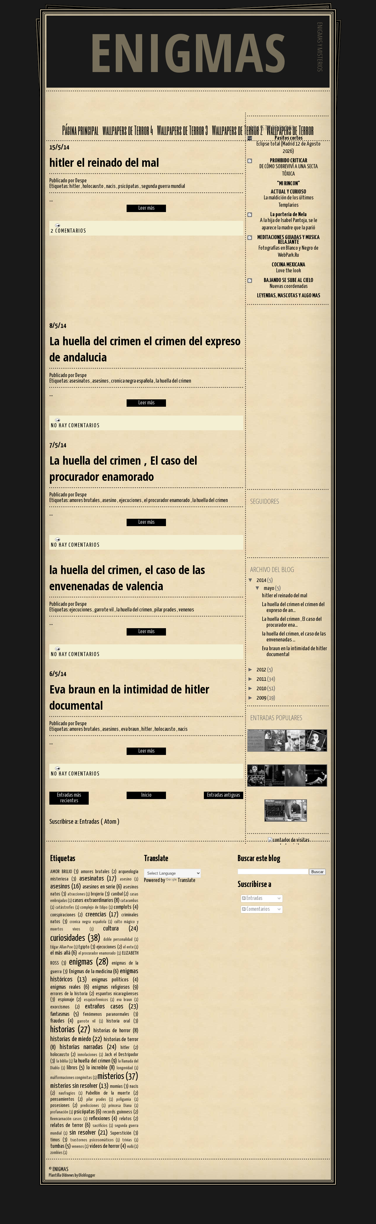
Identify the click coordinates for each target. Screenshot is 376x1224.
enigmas (81, 962)
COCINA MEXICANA (288, 265)
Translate (186, 880)
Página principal (80, 130)
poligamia (123, 1100)
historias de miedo (70, 1039)
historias (62, 1029)
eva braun (130, 729)
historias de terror (121, 1039)
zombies (56, 1153)
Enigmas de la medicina (90, 971)
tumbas (57, 1146)
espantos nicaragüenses (117, 993)
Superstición (120, 1133)
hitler (75, 186)
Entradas (254, 898)
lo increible (97, 1067)
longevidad (125, 1068)
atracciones (76, 894)
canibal (117, 894)
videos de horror (105, 1146)
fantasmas (59, 1014)
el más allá (60, 953)
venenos (186, 610)
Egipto (83, 947)
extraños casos (104, 1006)
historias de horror (112, 1030)
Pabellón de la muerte (108, 1093)
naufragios (67, 1093)
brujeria (97, 894)
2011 (262, 679)
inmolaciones (87, 1055)
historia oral (118, 1021)
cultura (111, 928)
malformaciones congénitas (71, 1078)
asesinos (100, 381)
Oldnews (68, 1175)
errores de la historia (69, 993)
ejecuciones (130, 500)
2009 (262, 698)
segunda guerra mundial (163, 186)
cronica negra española (132, 381)
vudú (130, 1147)
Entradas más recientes (69, 798)
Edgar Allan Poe (61, 947)
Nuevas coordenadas (289, 286)
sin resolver (82, 1133)
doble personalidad (117, 940)
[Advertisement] (93, 284)
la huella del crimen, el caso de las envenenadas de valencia (127, 577)
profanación (59, 1112)
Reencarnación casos (66, 1119)
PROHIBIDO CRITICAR (288, 161)
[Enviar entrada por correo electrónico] (56, 225)
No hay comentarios (75, 425)
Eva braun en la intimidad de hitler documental (129, 697)
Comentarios (258, 909)
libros (72, 1067)
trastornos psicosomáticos (92, 1140)
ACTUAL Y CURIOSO (288, 192)
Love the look (288, 271)
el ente (128, 947)
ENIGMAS (188, 52)
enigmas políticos (110, 980)
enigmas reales (65, 987)
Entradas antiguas (223, 795)
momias (116, 1086)
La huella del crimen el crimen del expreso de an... (293, 607)
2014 (262, 580)
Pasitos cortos (289, 138)
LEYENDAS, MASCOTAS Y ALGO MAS (288, 296)
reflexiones (99, 1118)
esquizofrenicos (96, 1000)
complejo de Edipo (94, 908)
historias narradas (81, 1047)
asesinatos (79, 381)
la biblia (62, 1061)
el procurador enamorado (167, 500)
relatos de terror (66, 1125)
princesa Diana (120, 1106)
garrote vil (104, 610)
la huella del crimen (173, 381)
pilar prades (165, 610)
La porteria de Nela (288, 214)
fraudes (57, 1021)
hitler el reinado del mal (104, 162)
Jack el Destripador (121, 1054)
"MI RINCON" (288, 183)
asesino (109, 500)
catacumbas (129, 901)
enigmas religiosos (111, 987)
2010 (262, 688)
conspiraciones (62, 915)
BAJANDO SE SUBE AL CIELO (288, 280)
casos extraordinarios (93, 900)
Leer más (146, 208)
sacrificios (100, 1126)
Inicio (146, 795)
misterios (111, 1076)
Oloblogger (86, 1175)
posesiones (60, 1105)
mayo (269, 588)
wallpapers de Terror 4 (128, 130)
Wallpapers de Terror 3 (182, 130)
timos (55, 1140)
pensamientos (62, 1099)
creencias (95, 914)
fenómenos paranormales (106, 1014)
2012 (262, 670)
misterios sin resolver (74, 1086)
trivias (127, 1140)
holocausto (93, 186)
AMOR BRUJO (61, 871)
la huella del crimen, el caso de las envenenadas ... (294, 637)
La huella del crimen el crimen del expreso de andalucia (145, 349)
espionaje (66, 999)
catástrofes (65, 908)
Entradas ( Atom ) (100, 821)
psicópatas (129, 186)
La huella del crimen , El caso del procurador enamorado (123, 468)
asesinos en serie (99, 887)
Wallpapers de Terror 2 (237, 130)
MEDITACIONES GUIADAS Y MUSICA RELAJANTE (288, 240)
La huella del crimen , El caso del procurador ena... (292, 622)
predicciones (89, 1106)
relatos (125, 1118)
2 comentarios (68, 231)
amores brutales (84, 500)
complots (122, 907)
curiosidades (67, 938)
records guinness (117, 1112)
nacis (111, 186)
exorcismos (60, 1007)
